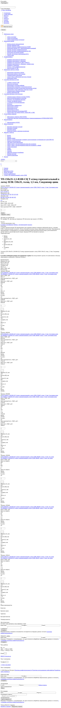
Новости (6, 15)
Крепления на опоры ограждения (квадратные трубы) (22, 88)
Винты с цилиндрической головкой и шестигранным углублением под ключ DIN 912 (30, 139)
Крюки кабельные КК (13, 92)
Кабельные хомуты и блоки (11, 69)
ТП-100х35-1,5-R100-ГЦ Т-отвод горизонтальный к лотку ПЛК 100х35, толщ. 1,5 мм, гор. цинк (27, 558)
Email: (43, 625)
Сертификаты (9, 224)
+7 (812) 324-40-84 (6, 664)
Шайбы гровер (11, 138)
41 (8, 191)
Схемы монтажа (8, 14)
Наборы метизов (11, 154)
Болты (9, 135)
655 (6, 194)
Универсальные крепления (14, 75)
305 (17, 194)
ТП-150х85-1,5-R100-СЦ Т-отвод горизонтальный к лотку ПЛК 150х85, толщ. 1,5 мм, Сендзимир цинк (29, 396)
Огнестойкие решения (10, 114)
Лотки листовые (11, 37)
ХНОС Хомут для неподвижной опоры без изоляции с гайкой (24, 145)
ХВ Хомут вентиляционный (15, 142)
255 (15, 194)
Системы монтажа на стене (11, 79)
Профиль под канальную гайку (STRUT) (18, 62)
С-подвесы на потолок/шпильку (16, 102)
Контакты (6, 23)
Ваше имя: (3, 625)
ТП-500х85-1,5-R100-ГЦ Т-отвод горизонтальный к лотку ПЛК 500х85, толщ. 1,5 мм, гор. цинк (27, 458)
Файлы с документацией (20, 224)
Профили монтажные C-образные (16, 61)
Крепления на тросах (13, 109)
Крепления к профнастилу (14, 105)
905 (2, 197)
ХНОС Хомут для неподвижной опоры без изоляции (21, 144)
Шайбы (9, 149)
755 (2, 194)
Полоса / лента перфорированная (16, 66)
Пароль (21, 685)
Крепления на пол (12, 108)
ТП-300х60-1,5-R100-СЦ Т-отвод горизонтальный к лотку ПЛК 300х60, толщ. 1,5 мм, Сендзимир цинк (29, 335)
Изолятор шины (11, 129)
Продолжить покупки (17, 706)
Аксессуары (10, 55)
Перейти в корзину (6, 706)
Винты (9, 136)
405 (13, 197)
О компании (7, 13)
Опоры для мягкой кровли (14, 101)
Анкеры (9, 151)
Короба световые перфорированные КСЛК (19, 51)
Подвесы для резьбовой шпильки (16, 99)
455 (10, 194)
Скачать (6, 20)
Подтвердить (4, 2)
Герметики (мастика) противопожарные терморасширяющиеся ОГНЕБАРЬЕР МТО (30, 118)
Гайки (9, 148)
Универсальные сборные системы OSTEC (18, 96)
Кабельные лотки (9, 34)
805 (4, 197)
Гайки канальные (12, 146)
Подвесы (9, 104)
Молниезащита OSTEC (13, 122)
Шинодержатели (8, 124)
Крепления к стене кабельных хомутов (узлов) (19, 89)
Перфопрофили (8, 56)
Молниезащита (8, 119)
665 (4, 194)
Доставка (6, 21)
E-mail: (43, 637)
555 (8, 194)
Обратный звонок (7, 26)
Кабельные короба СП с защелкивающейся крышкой (21, 48)
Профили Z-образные (13, 65)
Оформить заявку (5, 214)
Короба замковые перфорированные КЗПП (19, 47)
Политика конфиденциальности (23, 670)
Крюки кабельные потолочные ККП (17, 111)
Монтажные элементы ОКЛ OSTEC (17, 116)
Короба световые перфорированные (17, 49)
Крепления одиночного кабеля (15, 72)
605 (8, 197)
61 (2, 191)
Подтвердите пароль (6, 694)
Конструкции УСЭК (12, 68)
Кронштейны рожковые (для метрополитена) (19, 86)
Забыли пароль (43, 685)
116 (5, 191)
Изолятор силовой (12, 128)
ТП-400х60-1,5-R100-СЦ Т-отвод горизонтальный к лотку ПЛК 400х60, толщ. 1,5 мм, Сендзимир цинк (29, 274)
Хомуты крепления (12, 155)
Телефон (24, 637)
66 (6, 191)
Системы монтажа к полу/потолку (13, 94)
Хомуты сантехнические (14, 141)
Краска (6, 156)
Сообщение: (4, 628)
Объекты (6, 18)
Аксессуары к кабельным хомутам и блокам (19, 76)
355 (13, 194)
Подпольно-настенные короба (15, 52)
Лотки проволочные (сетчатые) (15, 39)
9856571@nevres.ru (6, 656)
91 (1, 191)
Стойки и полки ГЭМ (13, 82)
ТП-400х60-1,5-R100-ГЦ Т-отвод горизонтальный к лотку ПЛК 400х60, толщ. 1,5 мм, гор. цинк (27, 508)
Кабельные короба (9, 41)
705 (6, 197)
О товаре (3, 224)
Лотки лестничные (12, 38)
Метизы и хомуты (9, 132)
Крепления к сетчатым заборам (15, 85)
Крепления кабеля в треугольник (16, 74)
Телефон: (24, 625)
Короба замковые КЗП (13, 45)
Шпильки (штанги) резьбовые (15, 152)
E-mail (2, 685)
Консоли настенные (12, 84)
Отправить (3, 630)
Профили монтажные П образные (16, 59)
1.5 (1, 200)
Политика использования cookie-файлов (43, 670)
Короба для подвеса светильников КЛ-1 (18, 54)
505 (10, 197)
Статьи (6, 17)
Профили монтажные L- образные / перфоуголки (20, 64)
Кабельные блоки (12, 78)
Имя (2, 692)
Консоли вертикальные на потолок (16, 98)
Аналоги (29, 224)
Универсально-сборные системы (16, 91)
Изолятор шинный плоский (14, 126)
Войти (2, 688)
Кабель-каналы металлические (15, 44)
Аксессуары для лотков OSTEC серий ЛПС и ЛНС (21, 112)
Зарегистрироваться (6, 699)
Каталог (3, 29)
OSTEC (3, 159)
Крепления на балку (12, 106)
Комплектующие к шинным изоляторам (18, 131)
